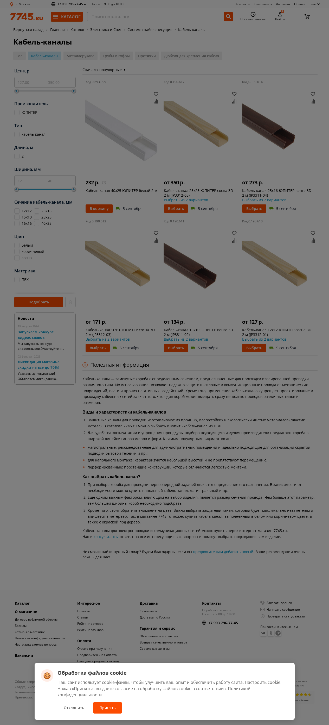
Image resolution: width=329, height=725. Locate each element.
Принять (107, 707)
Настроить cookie (262, 682)
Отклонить (74, 707)
